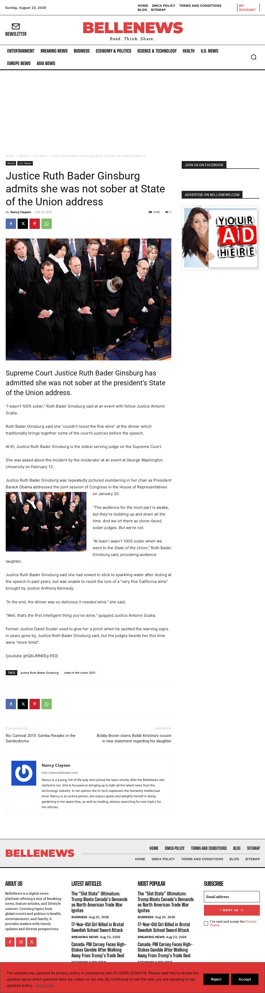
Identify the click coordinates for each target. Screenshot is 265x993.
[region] (132, 977)
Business (79, 917)
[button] (253, 57)
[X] (23, 224)
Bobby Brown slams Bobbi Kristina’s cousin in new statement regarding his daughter (134, 738)
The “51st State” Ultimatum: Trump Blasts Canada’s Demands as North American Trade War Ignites (99, 902)
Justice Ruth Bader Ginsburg (39, 673)
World (23, 156)
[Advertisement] (132, 109)
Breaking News (84, 937)
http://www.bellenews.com (60, 772)
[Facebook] (11, 224)
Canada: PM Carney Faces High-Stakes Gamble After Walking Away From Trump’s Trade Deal (98, 949)
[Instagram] (20, 942)
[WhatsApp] (46, 224)
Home (10, 156)
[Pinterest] (35, 224)
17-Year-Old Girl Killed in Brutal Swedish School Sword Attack (97, 927)
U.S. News (40, 156)
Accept (245, 979)
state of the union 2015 (79, 673)
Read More (44, 985)
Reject (216, 979)
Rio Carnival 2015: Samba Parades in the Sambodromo (40, 738)
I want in (229, 910)
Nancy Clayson (20, 212)
